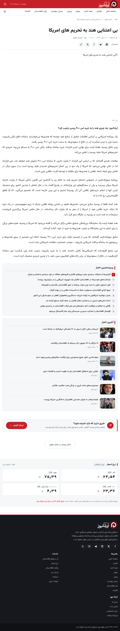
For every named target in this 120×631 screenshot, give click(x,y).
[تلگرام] (95, 546)
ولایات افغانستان (52, 568)
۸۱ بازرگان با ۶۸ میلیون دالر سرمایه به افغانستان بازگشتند (74, 343)
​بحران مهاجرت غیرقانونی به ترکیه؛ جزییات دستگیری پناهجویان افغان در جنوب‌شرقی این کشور (71, 295)
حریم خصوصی (112, 611)
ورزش (69, 11)
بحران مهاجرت (57, 11)
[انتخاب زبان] (4, 11)
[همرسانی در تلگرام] (100, 44)
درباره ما (115, 602)
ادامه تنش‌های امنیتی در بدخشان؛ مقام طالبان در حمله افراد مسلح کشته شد (78, 300)
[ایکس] (108, 546)
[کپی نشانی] (81, 44)
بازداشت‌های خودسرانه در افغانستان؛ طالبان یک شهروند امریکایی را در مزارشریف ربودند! (74, 279)
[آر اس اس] (82, 546)
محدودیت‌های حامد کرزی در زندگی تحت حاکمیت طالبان (75, 385)
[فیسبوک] (115, 546)
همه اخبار (88, 11)
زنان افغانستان (40, 11)
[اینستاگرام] (102, 546)
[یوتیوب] (89, 546)
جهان (78, 11)
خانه (116, 19)
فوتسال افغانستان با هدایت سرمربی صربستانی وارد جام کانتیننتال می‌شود (79, 311)
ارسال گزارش (18, 425)
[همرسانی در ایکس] (87, 44)
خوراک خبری (53, 581)
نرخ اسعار (54, 563)
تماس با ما (114, 606)
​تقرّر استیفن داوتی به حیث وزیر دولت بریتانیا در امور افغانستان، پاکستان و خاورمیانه (75, 285)
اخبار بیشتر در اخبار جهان (60, 444)
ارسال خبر (54, 572)
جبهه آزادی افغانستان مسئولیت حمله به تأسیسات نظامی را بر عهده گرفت (80, 290)
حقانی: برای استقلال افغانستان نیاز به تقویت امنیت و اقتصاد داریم (70, 371)
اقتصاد (27, 11)
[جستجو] (5, 4)
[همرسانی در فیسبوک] (94, 44)
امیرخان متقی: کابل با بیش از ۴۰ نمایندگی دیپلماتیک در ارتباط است (70, 329)
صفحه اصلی (111, 11)
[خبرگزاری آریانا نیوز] (108, 4)
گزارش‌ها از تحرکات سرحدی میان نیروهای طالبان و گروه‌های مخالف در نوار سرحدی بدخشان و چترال (69, 274)
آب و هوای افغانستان (50, 558)
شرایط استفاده (112, 615)
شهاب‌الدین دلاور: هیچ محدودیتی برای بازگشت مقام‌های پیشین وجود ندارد (67, 357)
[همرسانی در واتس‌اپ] (106, 44)
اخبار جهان (108, 19)
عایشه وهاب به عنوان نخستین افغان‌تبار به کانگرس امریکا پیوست (71, 399)
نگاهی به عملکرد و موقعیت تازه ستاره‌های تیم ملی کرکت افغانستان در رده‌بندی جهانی (75, 306)
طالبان (99, 11)
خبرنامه (55, 576)
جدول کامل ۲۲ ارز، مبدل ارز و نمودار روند (50, 501)
